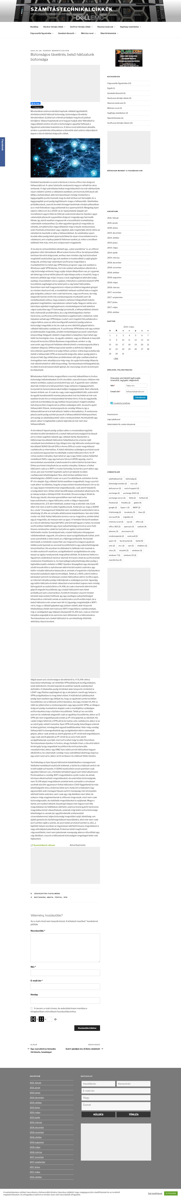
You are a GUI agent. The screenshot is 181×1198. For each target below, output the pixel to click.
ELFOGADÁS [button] (171, 1193)
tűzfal (58, 897)
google (113, 507)
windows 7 (114, 555)
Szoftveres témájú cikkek (118, 123)
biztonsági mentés (118, 483)
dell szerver (115, 488)
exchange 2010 (131, 493)
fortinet (143, 498)
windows (137, 550)
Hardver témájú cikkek (53, 27)
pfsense (113, 531)
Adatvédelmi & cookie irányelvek (121, 424)
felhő (132, 498)
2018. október (113, 272)
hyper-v (124, 507)
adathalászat (115, 479)
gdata (50, 897)
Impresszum (112, 414)
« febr (116, 358)
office (139, 522)
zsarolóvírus (115, 560)
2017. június (112, 302)
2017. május (112, 307)
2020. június (112, 228)
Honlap (34, 994)
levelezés (129, 512)
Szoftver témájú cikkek (80, 27)
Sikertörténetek (114, 118)
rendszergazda (116, 536)
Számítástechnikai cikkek (72, 9)
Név (33, 967)
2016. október (113, 312)
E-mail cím (37, 980)
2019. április (112, 252)
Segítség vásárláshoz (129, 27)
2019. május (112, 248)
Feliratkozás (140, 397)
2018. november (114, 267)
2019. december (114, 233)
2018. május (112, 282)
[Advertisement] (65, 83)
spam (112, 541)
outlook (141, 526)
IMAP (136, 507)
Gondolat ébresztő (66, 33)
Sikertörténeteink (108, 33)
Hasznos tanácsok (105, 27)
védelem (142, 545)
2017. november (114, 292)
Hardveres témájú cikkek (118, 98)
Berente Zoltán (60, 51)
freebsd (113, 503)
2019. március (113, 258)
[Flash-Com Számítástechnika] (128, 66)
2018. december (114, 262)
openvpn (129, 526)
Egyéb (110, 88)
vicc (121, 545)
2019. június (112, 243)
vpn (66, 897)
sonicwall (132, 536)
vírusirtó (124, 550)
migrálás (128, 517)
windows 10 (130, 555)
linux (141, 512)
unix (112, 545)
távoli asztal (126, 541)
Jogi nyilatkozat (113, 419)
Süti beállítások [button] (155, 1193)
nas (129, 522)
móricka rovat (116, 522)
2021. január (112, 223)
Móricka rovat (87, 33)
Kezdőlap (34, 27)
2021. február (113, 218)
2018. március (113, 287)
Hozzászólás (38, 931)
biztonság (40, 897)
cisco (133, 483)
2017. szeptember (115, 297)
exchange (114, 493)
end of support (131, 488)
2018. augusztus (114, 277)
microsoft (114, 517)
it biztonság (115, 512)
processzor (128, 531)
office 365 (114, 526)
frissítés (125, 503)
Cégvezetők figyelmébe (40, 33)
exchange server (117, 498)
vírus (112, 550)
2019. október (113, 238)
